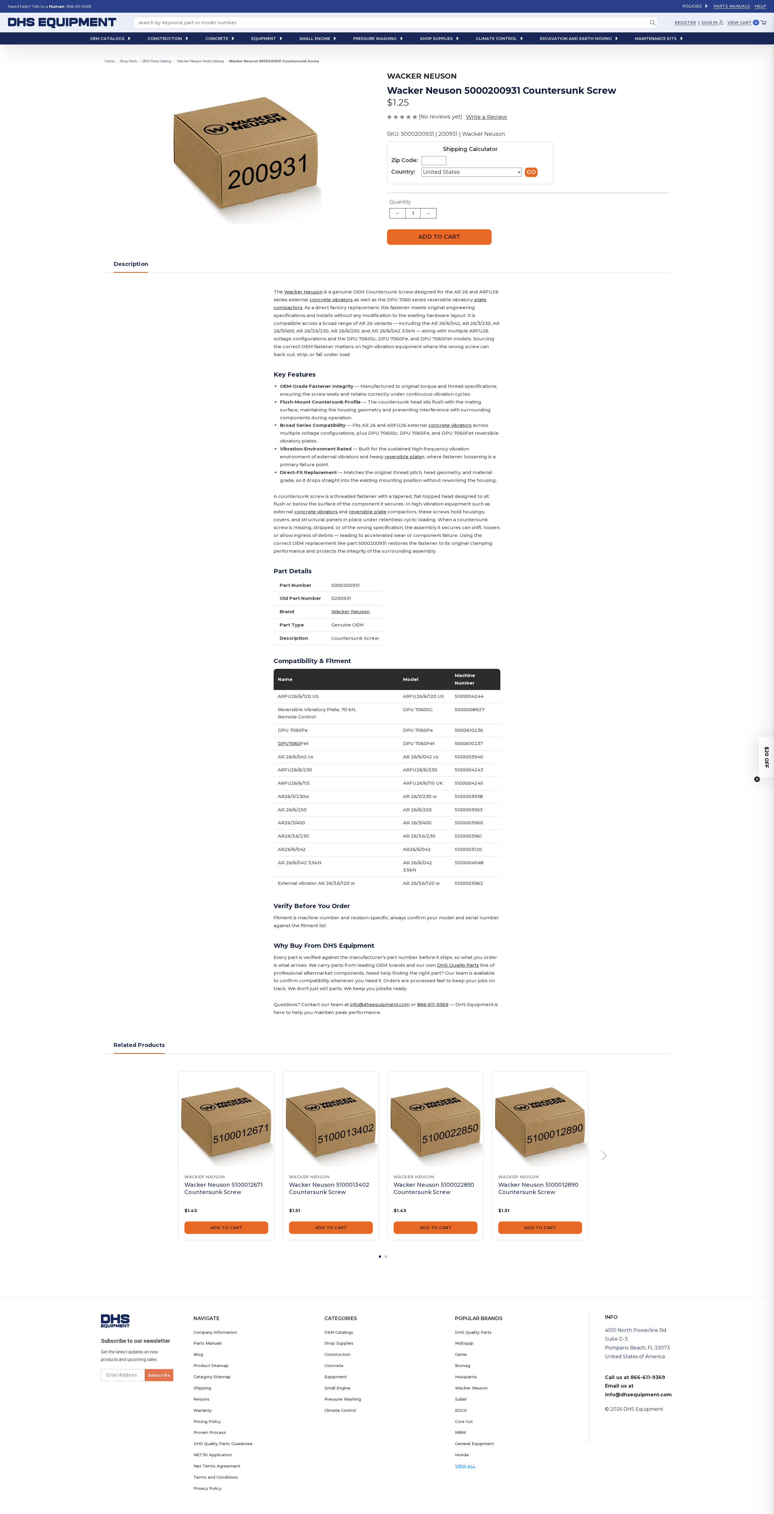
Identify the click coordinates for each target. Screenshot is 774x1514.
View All (465, 1465)
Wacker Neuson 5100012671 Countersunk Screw (223, 1188)
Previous (161, 1156)
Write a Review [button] (486, 117)
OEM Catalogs (338, 1332)
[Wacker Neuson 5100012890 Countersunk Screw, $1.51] (540, 1119)
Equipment (335, 1376)
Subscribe (159, 1375)
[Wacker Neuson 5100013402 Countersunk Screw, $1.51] (331, 1119)
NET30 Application (213, 1454)
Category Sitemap (212, 1376)
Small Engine (337, 1387)
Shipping (202, 1387)
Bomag (462, 1365)
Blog (198, 1354)
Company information (215, 1332)
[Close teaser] (757, 779)
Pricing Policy (207, 1421)
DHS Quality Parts (458, 965)
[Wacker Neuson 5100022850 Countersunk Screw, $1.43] (436, 1119)
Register (685, 22)
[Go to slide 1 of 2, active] (380, 1256)
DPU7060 (289, 743)
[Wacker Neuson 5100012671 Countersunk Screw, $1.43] (226, 1119)
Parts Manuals (732, 6)
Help (760, 6)
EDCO (461, 1410)
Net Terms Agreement (217, 1465)
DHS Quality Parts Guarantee (223, 1443)
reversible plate (403, 456)
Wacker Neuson (303, 292)
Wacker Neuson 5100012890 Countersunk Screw (538, 1188)
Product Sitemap (211, 1365)
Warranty (203, 1410)
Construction (337, 1354)
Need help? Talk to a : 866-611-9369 (49, 6)
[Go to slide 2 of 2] (386, 1256)
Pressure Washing (342, 1399)
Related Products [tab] (139, 1045)
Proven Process (210, 1432)
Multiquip (464, 1343)
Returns (202, 1399)
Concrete (333, 1365)
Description (131, 264)
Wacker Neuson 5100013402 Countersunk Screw (329, 1188)
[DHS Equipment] (115, 1321)
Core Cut (464, 1421)
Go (531, 172)
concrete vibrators (331, 299)
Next (604, 1156)
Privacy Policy (207, 1488)
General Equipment (474, 1443)
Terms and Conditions (216, 1477)
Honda (462, 1454)
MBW (460, 1432)
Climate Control (340, 1410)
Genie (461, 1354)
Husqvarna (465, 1376)
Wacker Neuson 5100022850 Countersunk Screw (434, 1188)
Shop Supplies (338, 1343)
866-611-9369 (432, 1004)
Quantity (400, 202)
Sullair (461, 1399)
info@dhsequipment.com (380, 1004)
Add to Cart (226, 1227)
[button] (766, 757)
